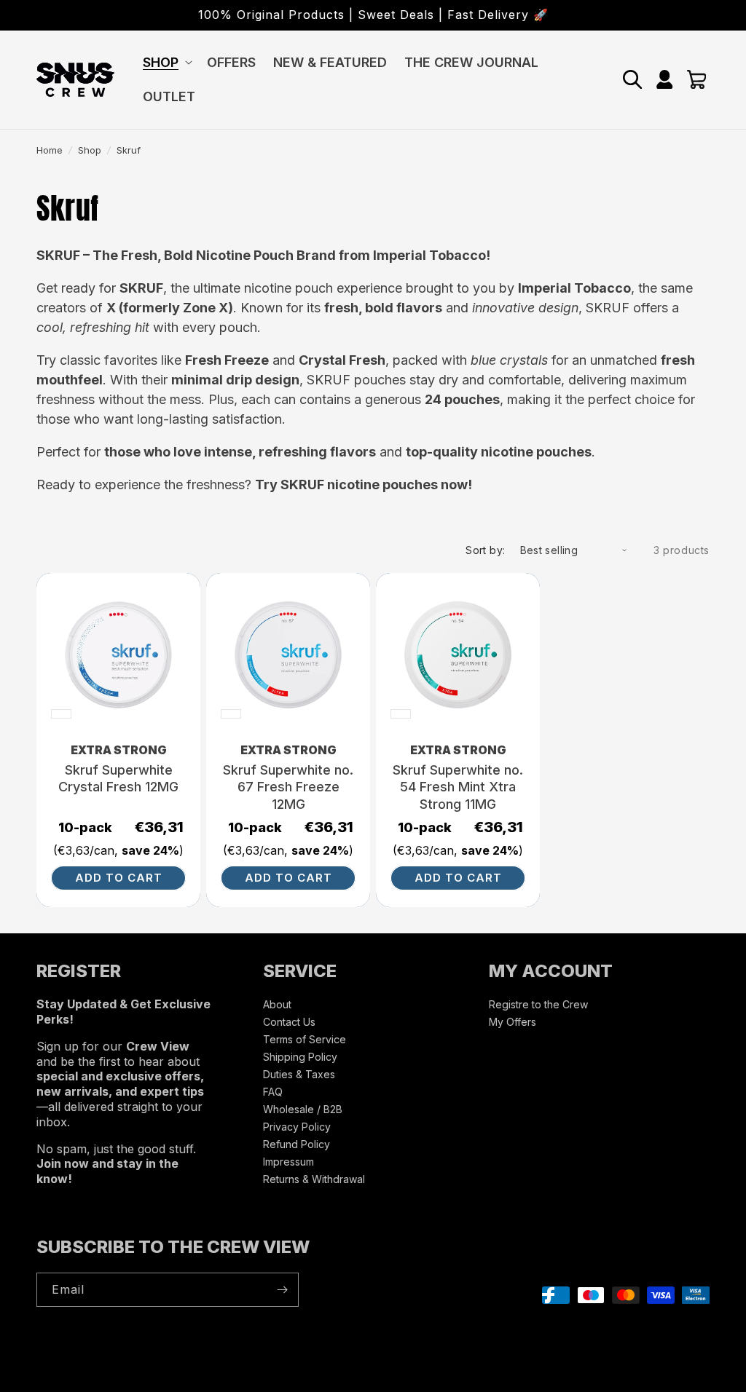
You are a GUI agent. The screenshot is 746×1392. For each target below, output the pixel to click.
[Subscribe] (282, 1290)
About (277, 1005)
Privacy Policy (297, 1126)
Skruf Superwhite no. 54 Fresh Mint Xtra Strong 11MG (458, 787)
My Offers (512, 1022)
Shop (89, 150)
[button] (166, 62)
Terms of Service (304, 1039)
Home (49, 150)
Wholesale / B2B (302, 1109)
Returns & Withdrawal (314, 1179)
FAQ (273, 1091)
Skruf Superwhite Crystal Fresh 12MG (118, 778)
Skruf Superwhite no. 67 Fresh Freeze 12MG (288, 787)
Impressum (288, 1161)
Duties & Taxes (299, 1074)
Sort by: (485, 550)
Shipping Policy (300, 1057)
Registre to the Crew (538, 1005)
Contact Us (289, 1022)
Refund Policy (296, 1144)
